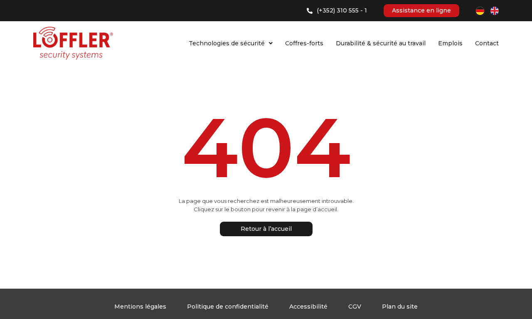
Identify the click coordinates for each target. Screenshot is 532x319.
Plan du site (400, 306)
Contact (487, 43)
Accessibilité (308, 306)
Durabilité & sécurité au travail (381, 43)
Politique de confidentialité (227, 306)
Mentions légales (140, 306)
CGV (354, 306)
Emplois (450, 43)
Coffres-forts (304, 43)
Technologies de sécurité (227, 43)
